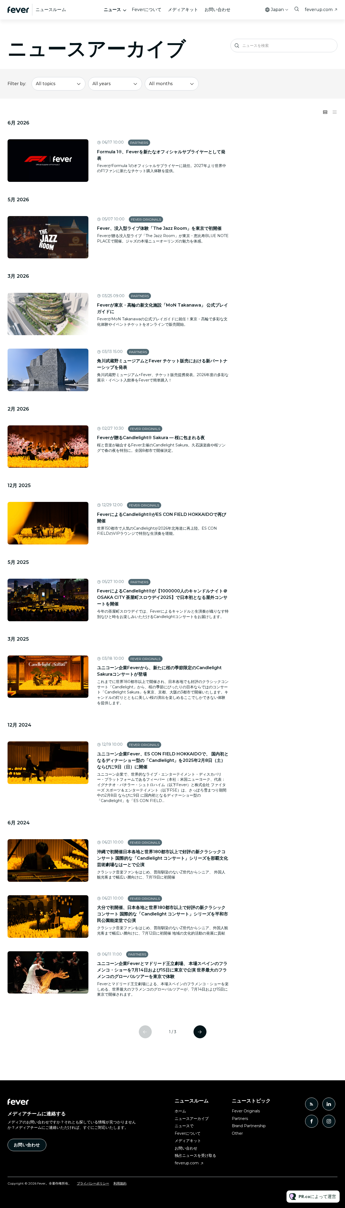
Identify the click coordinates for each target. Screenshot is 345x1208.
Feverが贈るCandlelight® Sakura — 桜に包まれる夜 (151, 437)
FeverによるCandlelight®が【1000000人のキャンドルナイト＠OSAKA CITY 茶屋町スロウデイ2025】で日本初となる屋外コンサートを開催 (162, 597)
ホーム (180, 1111)
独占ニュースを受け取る (195, 1155)
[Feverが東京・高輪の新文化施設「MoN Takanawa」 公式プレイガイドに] (48, 314)
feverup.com (319, 9)
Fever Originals (146, 219)
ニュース (112, 9)
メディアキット (183, 9)
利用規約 (119, 1183)
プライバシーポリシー (93, 1183)
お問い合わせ (217, 9)
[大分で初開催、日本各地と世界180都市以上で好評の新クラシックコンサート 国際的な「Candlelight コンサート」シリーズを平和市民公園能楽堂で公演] (48, 916)
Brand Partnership (249, 1125)
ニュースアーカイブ (192, 1118)
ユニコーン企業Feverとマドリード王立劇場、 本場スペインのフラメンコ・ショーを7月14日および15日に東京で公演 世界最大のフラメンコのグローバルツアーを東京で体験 (162, 970)
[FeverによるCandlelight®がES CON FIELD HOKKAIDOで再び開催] (48, 523)
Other (237, 1133)
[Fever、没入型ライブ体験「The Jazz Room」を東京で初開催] (48, 237)
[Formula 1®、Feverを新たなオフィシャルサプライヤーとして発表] (48, 160)
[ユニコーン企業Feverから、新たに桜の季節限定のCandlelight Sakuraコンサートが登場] (48, 676)
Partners (139, 143)
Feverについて (146, 9)
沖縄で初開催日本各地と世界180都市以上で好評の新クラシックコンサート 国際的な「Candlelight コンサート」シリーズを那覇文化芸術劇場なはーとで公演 (162, 858)
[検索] (236, 45)
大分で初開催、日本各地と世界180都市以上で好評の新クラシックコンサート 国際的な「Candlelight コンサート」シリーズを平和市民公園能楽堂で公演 (162, 914)
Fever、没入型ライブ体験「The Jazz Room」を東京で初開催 (159, 228)
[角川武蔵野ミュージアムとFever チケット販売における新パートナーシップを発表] (48, 370)
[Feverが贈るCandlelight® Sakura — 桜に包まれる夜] (48, 446)
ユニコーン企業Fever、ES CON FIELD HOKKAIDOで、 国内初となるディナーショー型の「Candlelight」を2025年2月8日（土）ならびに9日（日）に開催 (163, 760)
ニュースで (184, 1125)
